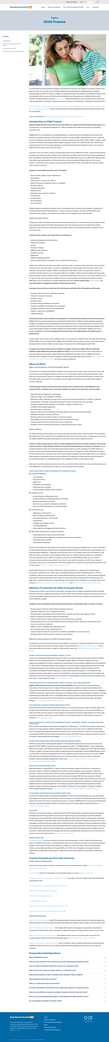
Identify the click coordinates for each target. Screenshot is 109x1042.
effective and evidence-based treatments (81, 938)
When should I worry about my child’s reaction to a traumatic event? (52, 970)
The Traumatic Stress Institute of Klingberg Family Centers (48, 886)
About (43, 7)
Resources (96, 7)
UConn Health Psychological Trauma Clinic (43, 891)
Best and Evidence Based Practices (13, 51)
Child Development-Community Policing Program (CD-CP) (48, 906)
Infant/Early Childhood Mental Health (12, 44)
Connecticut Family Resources (52, 1030)
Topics (88, 7)
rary (64, 99)
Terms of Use (27, 1039)
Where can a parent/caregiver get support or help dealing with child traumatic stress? (58, 996)
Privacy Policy (13, 1039)
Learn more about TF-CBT (63, 678)
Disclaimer (17, 1030)
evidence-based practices (88, 646)
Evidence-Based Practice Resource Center (43, 943)
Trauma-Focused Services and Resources (54, 565)
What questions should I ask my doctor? (43, 979)
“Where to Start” (94, 280)
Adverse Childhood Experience (39, 920)
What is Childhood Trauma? (38, 957)
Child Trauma (7, 41)
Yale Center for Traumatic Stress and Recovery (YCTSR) (47, 911)
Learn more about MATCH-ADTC (70, 736)
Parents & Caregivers (54, 7)
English (84, 2)
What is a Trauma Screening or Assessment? (44, 983)
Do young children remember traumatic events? (45, 1001)
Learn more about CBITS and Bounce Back (49, 700)
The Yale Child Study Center (38, 901)
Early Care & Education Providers (73, 7)
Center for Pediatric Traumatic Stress (41, 928)
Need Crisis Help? (71, 2)
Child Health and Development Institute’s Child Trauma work (63, 116)
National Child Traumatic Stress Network (42, 935)
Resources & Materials (50, 1027)
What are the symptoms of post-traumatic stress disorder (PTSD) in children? (56, 975)
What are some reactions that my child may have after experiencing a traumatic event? (59, 962)
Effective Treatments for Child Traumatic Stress (53, 583)
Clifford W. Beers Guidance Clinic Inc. (41, 896)
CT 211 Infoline (34, 873)
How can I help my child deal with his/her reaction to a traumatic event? (54, 966)
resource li (58, 99)
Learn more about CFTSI (45, 718)
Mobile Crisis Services (86, 873)
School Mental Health (9, 48)
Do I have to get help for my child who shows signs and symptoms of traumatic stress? (59, 988)
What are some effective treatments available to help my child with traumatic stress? (58, 992)
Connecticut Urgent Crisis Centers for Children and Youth (48, 878)
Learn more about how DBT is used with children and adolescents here (76, 788)
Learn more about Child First (63, 833)
